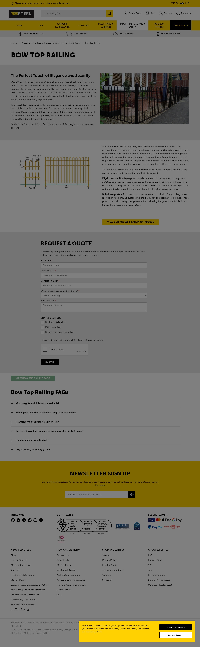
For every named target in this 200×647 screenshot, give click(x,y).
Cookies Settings (176, 635)
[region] (137, 631)
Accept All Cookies (176, 627)
